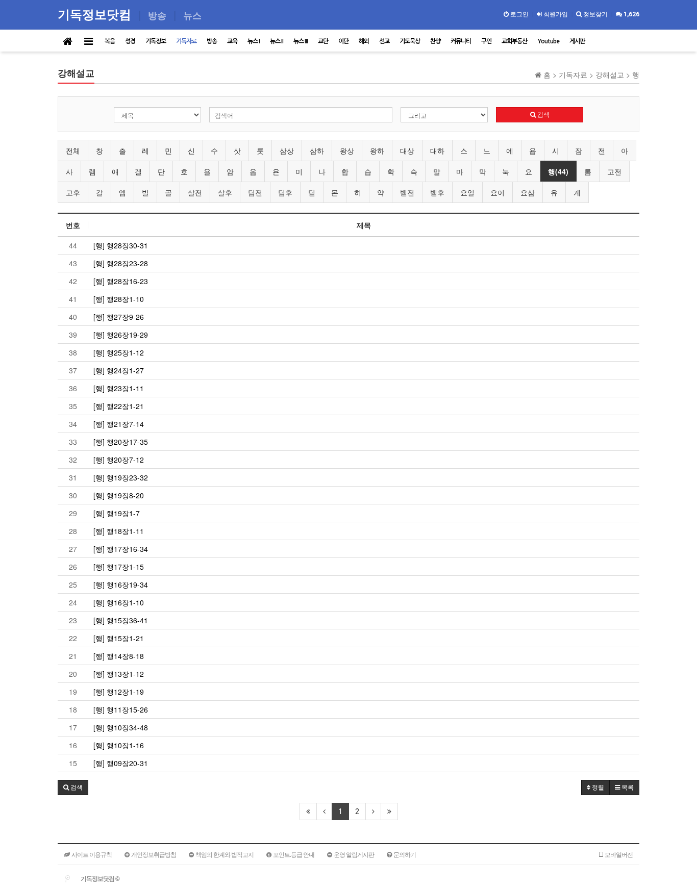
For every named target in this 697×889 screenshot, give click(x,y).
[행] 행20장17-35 (120, 442)
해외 (364, 41)
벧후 (437, 192)
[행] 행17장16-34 (120, 549)
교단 (323, 41)
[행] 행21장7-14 (118, 424)
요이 (497, 192)
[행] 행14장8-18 (118, 656)
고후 (73, 192)
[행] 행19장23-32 (120, 477)
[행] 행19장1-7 (116, 513)
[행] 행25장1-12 (118, 352)
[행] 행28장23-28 (120, 263)
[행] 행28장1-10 (118, 299)
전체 (73, 150)
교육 (232, 41)
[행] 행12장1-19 (118, 692)
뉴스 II (276, 41)
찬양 (435, 41)
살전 (195, 192)
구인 (486, 41)
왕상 (347, 150)
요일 (467, 192)
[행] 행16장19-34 (120, 584)
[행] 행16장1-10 (118, 602)
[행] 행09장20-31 (120, 763)
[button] (73, 787)
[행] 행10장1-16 (118, 745)
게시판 (577, 41)
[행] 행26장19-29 (120, 334)
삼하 (317, 150)
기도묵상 (410, 41)
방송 (212, 41)
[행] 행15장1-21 (118, 638)
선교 (384, 41)
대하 (437, 150)
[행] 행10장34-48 (120, 727)
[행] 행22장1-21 (118, 406)
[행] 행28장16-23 (120, 281)
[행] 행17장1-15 (118, 567)
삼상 (287, 150)
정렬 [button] (597, 787)
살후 (225, 192)
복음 (110, 41)
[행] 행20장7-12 (118, 459)
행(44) (558, 171)
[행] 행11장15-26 (120, 709)
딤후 (285, 192)
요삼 (527, 192)
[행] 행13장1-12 (118, 674)
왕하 (377, 150)
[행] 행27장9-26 (118, 317)
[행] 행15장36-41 (120, 620)
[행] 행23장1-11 (118, 388)
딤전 (255, 192)
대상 (407, 150)
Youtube (548, 41)
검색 (543, 114)
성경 (130, 41)
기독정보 (155, 41)
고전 (614, 171)
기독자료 (186, 41)
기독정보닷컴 (96, 14)
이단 (343, 41)
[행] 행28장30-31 (120, 245)
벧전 (407, 192)
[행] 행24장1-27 (118, 370)
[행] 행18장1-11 (118, 531)
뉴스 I (253, 41)
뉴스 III (300, 41)
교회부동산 (514, 41)
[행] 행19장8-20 (118, 495)
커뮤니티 (461, 41)
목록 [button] (627, 787)
